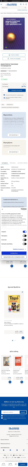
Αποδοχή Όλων (14, 253)
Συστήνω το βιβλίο (15, 54)
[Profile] (23, 4)
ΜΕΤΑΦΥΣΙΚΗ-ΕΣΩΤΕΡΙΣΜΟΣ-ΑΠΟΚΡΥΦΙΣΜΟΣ (10, 107)
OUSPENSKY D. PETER (6, 68)
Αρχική (2, 13)
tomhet (22, 206)
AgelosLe (5, 206)
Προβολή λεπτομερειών (18, 249)
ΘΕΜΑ (5, 13)
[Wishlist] (21, 4)
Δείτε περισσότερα (14, 135)
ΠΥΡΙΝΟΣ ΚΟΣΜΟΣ (7, 75)
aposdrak (5, 202)
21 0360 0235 (24, 1)
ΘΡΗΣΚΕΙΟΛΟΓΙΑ (10, 13)
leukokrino (12, 202)
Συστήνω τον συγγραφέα (15, 58)
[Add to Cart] (11, 266)
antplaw (8, 202)
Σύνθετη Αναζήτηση (22, 10)
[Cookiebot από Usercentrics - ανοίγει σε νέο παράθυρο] (21, 209)
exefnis (19, 206)
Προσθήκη (22, 464)
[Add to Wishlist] (16, 464)
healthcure (9, 206)
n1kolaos (13, 206)
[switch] (25, 236)
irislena (16, 202)
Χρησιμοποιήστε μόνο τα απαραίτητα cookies (14, 257)
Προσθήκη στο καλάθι (16, 90)
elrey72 (16, 206)
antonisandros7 (21, 202)
